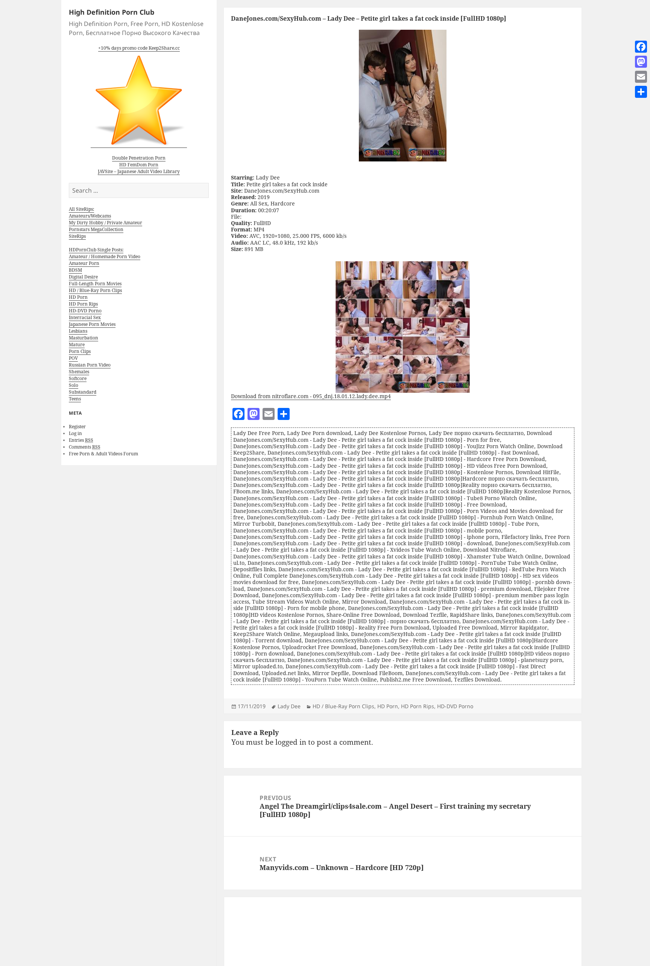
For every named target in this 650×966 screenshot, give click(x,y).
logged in (290, 742)
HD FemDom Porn (138, 164)
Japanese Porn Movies (92, 324)
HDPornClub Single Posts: (96, 249)
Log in (75, 433)
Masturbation (83, 338)
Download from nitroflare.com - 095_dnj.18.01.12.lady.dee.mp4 (311, 396)
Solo (73, 385)
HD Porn (78, 297)
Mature (77, 344)
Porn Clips (80, 351)
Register (77, 426)
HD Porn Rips (83, 304)
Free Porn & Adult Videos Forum (103, 453)
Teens (75, 399)
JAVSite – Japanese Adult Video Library (139, 171)
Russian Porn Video (90, 365)
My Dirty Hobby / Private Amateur (105, 222)
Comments (84, 447)
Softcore (78, 378)
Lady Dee (289, 706)
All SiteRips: (81, 209)
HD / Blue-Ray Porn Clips (95, 290)
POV (73, 358)
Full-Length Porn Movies (95, 283)
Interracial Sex (85, 317)
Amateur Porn (84, 263)
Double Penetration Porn (139, 158)
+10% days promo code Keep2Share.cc (139, 48)
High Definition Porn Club (111, 12)
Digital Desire (83, 277)
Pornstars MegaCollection (96, 229)
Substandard (82, 392)
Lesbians (78, 331)
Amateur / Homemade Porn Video (104, 256)
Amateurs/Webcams (90, 216)
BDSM (75, 270)
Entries (81, 440)
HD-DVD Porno (85, 310)
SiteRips (77, 236)
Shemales (79, 371)
